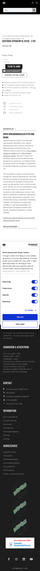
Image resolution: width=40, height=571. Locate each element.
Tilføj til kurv (13, 66)
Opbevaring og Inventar (13, 36)
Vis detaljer (29, 310)
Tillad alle (20, 317)
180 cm (8, 90)
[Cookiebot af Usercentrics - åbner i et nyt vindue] (28, 245)
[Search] (34, 10)
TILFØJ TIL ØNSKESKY (13, 71)
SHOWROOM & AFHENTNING (16, 347)
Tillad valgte (20, 324)
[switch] (34, 288)
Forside (4, 36)
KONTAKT (7, 383)
